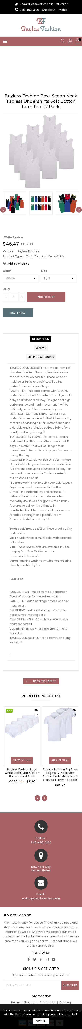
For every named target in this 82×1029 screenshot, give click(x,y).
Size (44, 271)
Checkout (48, 10)
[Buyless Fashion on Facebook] (29, 959)
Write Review (13, 237)
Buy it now (17, 313)
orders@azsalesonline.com (41, 898)
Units (7, 289)
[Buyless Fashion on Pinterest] (41, 959)
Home (34, 70)
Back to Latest (44, 681)
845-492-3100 (29, 10)
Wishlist (63, 10)
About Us (29, 1002)
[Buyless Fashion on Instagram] (47, 959)
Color (7, 271)
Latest (47, 70)
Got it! (41, 1021)
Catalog (65, 1002)
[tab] (40, 339)
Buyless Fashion (17, 914)
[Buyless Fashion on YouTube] (53, 959)
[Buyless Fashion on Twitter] (35, 959)
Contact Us (48, 1002)
